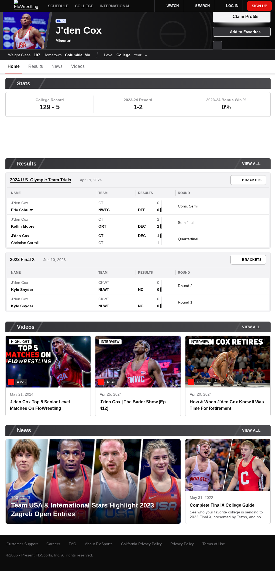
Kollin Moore (22, 226)
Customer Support (22, 544)
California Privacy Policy (141, 544)
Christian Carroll (25, 243)
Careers (53, 544)
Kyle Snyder (22, 289)
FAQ (72, 544)
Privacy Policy (182, 544)
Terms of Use (213, 544)
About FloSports (98, 544)
